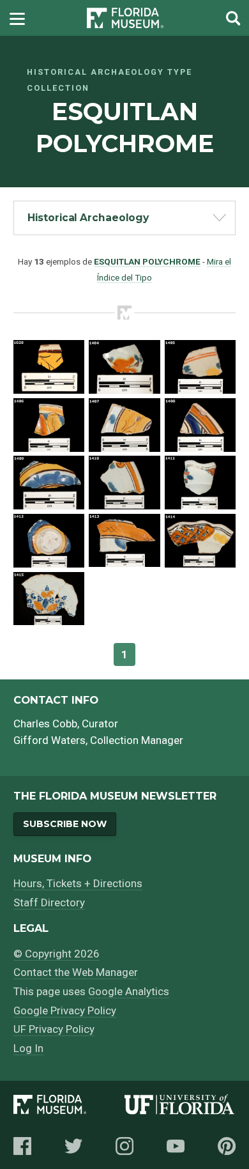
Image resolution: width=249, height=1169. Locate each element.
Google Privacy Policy (64, 1010)
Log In (28, 1048)
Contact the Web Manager (75, 972)
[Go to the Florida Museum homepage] (125, 18)
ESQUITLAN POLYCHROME (147, 261)
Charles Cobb (45, 723)
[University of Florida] (180, 1106)
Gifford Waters (49, 740)
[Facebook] (22, 1146)
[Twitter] (73, 1146)
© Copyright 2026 (56, 953)
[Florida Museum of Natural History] (68, 1106)
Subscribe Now (65, 824)
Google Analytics (128, 991)
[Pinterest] (227, 1146)
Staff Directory (49, 902)
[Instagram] (124, 1146)
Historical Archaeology (88, 218)
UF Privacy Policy (53, 1029)
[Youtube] (176, 1146)
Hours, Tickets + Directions (77, 883)
